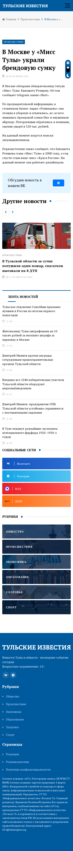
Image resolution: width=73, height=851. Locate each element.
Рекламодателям (17, 761)
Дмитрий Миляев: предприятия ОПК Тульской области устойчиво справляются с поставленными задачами (32, 408)
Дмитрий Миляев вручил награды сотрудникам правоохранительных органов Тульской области (27, 359)
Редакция (12, 754)
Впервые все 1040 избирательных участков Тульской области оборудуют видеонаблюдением (33, 384)
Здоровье (12, 727)
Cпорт (10, 734)
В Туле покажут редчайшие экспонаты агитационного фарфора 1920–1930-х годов (29, 433)
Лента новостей (23, 297)
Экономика (13, 711)
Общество (12, 696)
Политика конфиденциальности (28, 769)
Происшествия (30, 19)
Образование (15, 719)
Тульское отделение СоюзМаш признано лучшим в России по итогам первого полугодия (31, 311)
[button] (5, 211)
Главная (10, 19)
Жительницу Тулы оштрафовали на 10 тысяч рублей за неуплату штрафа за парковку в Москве (29, 335)
